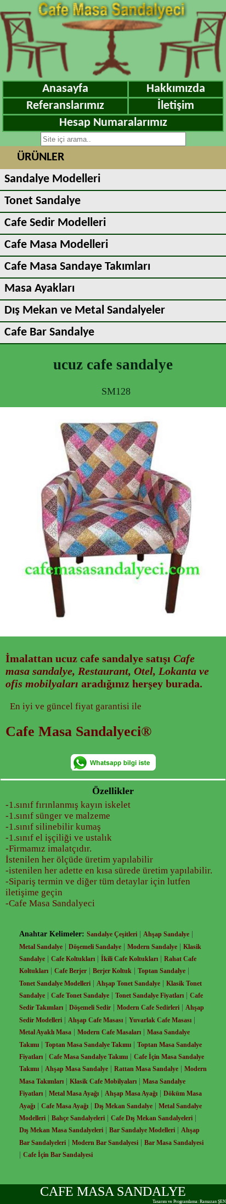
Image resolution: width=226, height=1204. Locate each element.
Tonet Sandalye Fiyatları (149, 995)
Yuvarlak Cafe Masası (160, 1020)
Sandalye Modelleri (52, 179)
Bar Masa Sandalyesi (174, 1143)
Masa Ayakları (39, 288)
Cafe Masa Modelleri (56, 245)
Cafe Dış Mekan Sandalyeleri (152, 1118)
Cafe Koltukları (73, 959)
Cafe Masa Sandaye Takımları (77, 267)
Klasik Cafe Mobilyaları (103, 1081)
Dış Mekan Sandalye (123, 1106)
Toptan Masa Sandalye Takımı (88, 1045)
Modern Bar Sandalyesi (105, 1143)
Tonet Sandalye (42, 201)
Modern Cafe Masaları (109, 1032)
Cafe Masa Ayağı (64, 1106)
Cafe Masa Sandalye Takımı (88, 1057)
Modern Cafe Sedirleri (148, 1007)
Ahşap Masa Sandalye (76, 1069)
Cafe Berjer (70, 971)
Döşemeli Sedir (90, 1007)
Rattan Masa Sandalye (146, 1069)
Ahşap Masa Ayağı (131, 1093)
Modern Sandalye (152, 947)
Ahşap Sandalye (166, 934)
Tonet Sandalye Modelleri (55, 983)
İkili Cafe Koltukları (129, 959)
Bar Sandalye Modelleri (142, 1130)
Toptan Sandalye (161, 971)
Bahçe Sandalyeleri (78, 1118)
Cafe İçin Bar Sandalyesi (58, 1155)
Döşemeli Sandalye (95, 947)
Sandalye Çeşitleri (112, 934)
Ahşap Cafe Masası (95, 1020)
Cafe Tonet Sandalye (80, 995)
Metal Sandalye (41, 947)
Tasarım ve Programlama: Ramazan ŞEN (189, 1201)
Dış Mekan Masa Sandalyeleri (61, 1130)
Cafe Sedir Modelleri (55, 223)
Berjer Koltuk (112, 971)
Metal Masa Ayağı (74, 1093)
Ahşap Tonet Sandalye (128, 983)
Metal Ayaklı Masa (45, 1032)
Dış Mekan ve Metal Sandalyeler (84, 310)
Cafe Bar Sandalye (49, 332)
